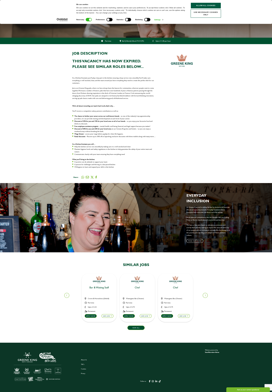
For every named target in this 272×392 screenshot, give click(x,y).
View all (136, 328)
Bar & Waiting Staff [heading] (99, 287)
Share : (76, 177)
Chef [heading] (137, 287)
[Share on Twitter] (92, 177)
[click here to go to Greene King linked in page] (156, 381)
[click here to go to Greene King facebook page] (150, 381)
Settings (157, 20)
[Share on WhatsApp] (82, 177)
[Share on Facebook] (96, 177)
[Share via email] (87, 177)
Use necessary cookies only (206, 13)
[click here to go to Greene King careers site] (39, 366)
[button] (205, 295)
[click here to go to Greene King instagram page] (153, 381)
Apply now (90, 316)
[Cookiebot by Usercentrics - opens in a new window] (62, 19)
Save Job (106, 316)
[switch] (109, 19)
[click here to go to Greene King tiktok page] (160, 381)
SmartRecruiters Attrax (212, 352)
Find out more (195, 241)
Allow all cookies (205, 5)
